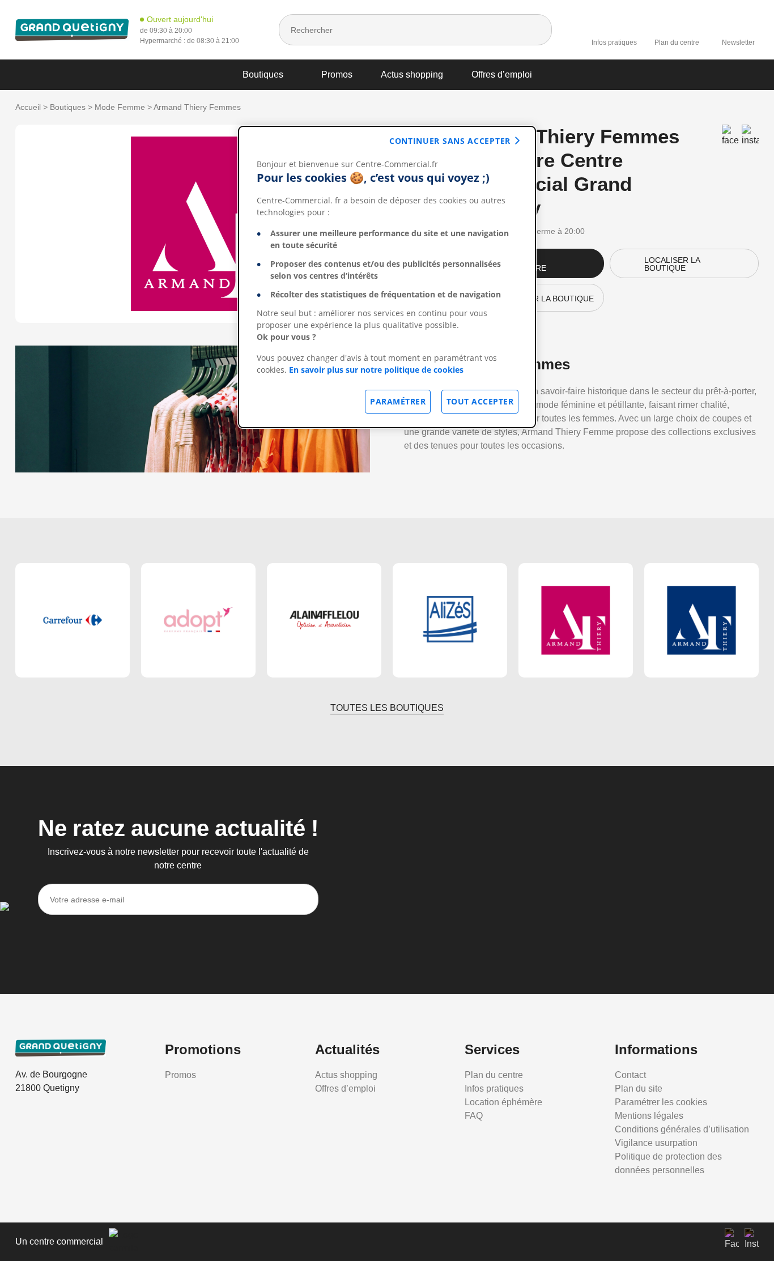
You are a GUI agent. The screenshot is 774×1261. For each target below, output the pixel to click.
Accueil (28, 107)
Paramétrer (398, 401)
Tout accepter (480, 401)
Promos (336, 74)
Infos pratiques (614, 42)
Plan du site (638, 1088)
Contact (630, 1075)
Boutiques (263, 74)
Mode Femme (120, 107)
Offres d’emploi (501, 74)
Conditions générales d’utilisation (682, 1129)
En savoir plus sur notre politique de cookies (376, 369)
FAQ (474, 1116)
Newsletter (738, 42)
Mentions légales (649, 1116)
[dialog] (387, 277)
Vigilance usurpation (656, 1143)
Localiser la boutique (672, 263)
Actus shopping (412, 74)
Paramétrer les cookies (661, 1102)
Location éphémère (503, 1102)
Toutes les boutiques (387, 708)
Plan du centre (676, 42)
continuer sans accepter (450, 140)
